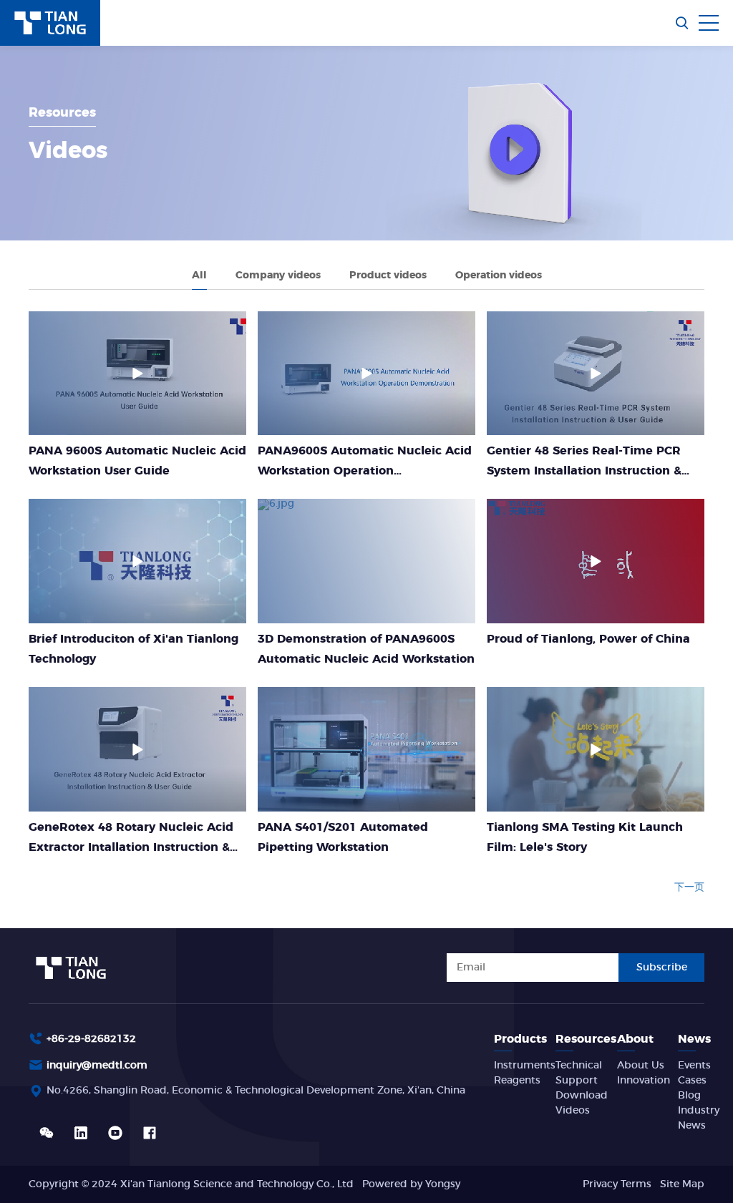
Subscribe (661, 968)
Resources (585, 1039)
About (635, 1039)
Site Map (682, 1184)
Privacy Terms (617, 1184)
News (694, 1039)
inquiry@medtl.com (97, 1066)
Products (520, 1039)
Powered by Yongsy (411, 1184)
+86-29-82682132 (91, 1039)
